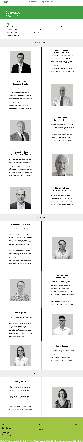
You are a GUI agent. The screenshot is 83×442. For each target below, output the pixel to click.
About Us (40, 430)
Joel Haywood (36, 32)
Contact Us (40, 431)
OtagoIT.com (79, 437)
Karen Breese (36, 33)
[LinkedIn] (76, 424)
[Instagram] (3, 424)
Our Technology (41, 429)
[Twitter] (39, 424)
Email (3, 434)
